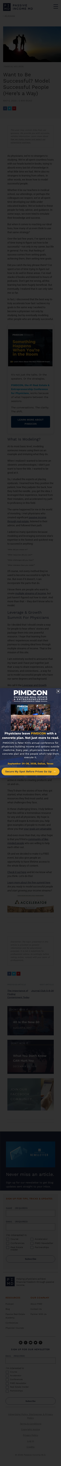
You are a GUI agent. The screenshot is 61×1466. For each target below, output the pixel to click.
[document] (30, 733)
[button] (58, 691)
